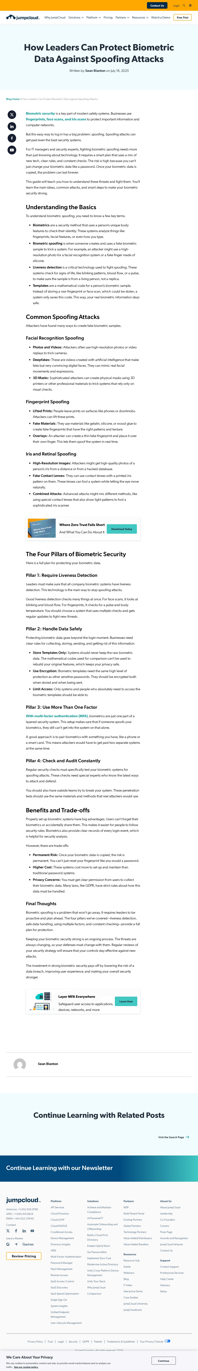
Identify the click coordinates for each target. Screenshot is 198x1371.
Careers (164, 1225)
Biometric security (40, 113)
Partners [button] (121, 17)
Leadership (166, 1213)
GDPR (85, 1341)
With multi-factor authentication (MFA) (57, 716)
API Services (57, 1207)
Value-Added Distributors (138, 1238)
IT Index (128, 1285)
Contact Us (157, 5)
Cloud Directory (60, 1213)
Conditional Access (62, 1231)
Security (73, 1341)
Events (127, 1266)
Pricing (108, 17)
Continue (163, 1360)
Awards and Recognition (174, 1238)
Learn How (126, 1001)
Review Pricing (24, 1256)
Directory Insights (60, 1244)
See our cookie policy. (26, 1366)
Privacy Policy (35, 1341)
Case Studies (131, 1297)
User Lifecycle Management (66, 1322)
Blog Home (13, 99)
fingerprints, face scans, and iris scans (56, 119)
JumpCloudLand (133, 1309)
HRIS (53, 1250)
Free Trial (182, 17)
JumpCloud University (136, 1303)
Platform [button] (91, 17)
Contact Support (169, 1266)
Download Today (121, 529)
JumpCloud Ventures (171, 1244)
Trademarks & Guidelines (121, 1341)
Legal (61, 1341)
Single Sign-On (59, 1299)
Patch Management (61, 1268)
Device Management (62, 1238)
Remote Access (59, 1275)
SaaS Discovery (59, 1287)
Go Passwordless (97, 1252)
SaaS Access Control (62, 1281)
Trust (50, 1341)
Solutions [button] (74, 17)
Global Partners (132, 1225)
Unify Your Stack (96, 1281)
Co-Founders (167, 1219)
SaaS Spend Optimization (65, 1293)
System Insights (59, 1305)
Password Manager (62, 1262)
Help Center (167, 1278)
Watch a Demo (160, 17)
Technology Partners (135, 1231)
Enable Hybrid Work (98, 1245)
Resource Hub (132, 1260)
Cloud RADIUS (59, 1225)
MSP (126, 1207)
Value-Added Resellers (136, 1244)
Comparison (94, 1293)
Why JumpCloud (54, 17)
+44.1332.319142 (24, 1218)
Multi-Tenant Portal (134, 1213)
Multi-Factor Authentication (66, 1256)
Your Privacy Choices (152, 1341)
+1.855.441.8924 (23, 1213)
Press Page (166, 1231)
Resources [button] (138, 17)
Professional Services (172, 1272)
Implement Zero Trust (99, 1258)
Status (163, 1291)
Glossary (165, 1285)
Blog (126, 1278)
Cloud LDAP (57, 1219)
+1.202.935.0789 (28, 1209)
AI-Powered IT (95, 1218)
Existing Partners (133, 1219)
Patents (98, 1341)
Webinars (129, 1272)
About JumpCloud (170, 1207)
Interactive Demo (133, 1291)
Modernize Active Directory (102, 1264)
